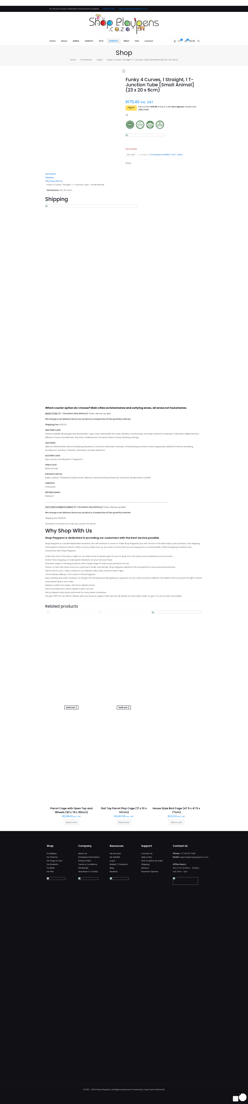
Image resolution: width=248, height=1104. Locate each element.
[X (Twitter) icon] (187, 8)
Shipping (49, 177)
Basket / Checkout (119, 864)
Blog (112, 868)
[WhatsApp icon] (181, 8)
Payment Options (149, 871)
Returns (145, 868)
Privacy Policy (84, 860)
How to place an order (152, 860)
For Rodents (86, 59)
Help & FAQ (146, 857)
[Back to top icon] (235, 1098)
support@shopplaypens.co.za (132, 8)
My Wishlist (115, 857)
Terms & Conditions (87, 864)
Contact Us (146, 853)
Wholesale (83, 868)
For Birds (51, 868)
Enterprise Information (89, 857)
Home (73, 59)
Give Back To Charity (88, 871)
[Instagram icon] (197, 8)
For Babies (52, 853)
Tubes (99, 59)
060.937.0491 (109, 8)
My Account (115, 853)
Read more (71, 822)
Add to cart (176, 822)
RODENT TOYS (169, 154)
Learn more (143, 109)
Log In (112, 860)
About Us (82, 853)
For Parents (52, 857)
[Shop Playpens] (124, 24)
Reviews (114, 871)
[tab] (124, 174)
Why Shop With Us (54, 181)
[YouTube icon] (191, 8)
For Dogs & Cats (54, 860)
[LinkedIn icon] (194, 8)
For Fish (50, 871)
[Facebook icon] (184, 8)
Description (50, 173)
